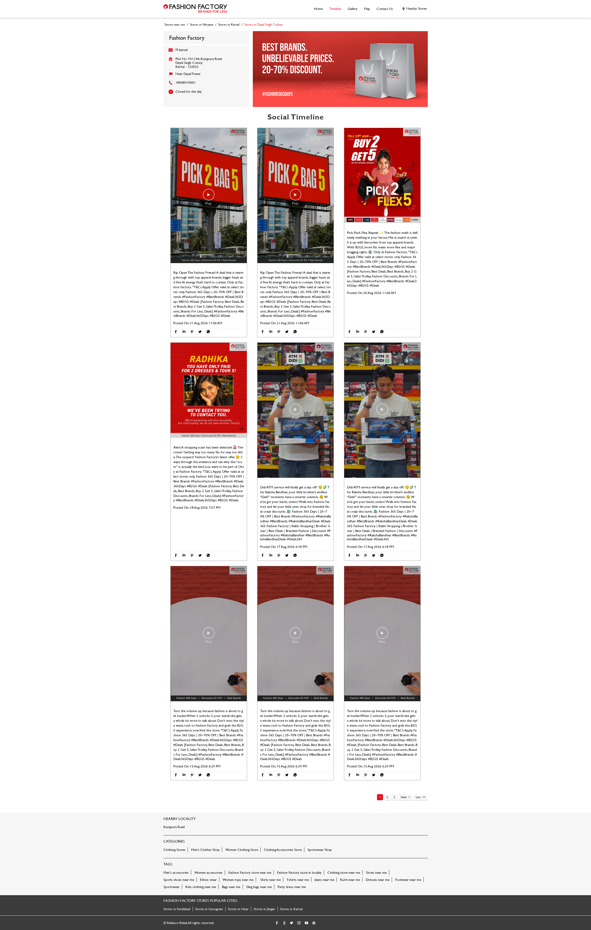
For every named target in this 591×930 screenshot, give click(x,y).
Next (404, 797)
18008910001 (185, 82)
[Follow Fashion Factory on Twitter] (292, 923)
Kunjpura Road (174, 826)
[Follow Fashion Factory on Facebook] (277, 923)
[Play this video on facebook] (208, 197)
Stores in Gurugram (209, 908)
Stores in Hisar (238, 908)
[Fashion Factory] (195, 8)
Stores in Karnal (291, 908)
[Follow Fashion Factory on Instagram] (299, 923)
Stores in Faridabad (176, 908)
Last (418, 797)
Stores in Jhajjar (264, 908)
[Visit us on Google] (284, 923)
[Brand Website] (314, 923)
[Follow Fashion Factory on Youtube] (306, 923)
